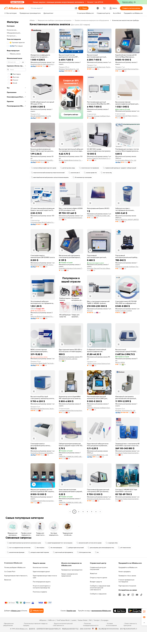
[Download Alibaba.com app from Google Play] (135, 611)
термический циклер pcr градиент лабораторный (120, 168)
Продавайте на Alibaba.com (127, 567)
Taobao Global (82, 620)
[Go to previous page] (70, 512)
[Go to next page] (100, 512)
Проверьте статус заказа (127, 575)
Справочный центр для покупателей (98, 568)
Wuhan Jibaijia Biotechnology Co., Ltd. (71, 160)
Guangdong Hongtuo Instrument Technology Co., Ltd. (71, 268)
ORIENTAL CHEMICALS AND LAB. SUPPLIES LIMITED (99, 216)
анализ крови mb (91, 172)
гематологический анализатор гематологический (48, 172)
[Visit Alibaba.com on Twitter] (128, 594)
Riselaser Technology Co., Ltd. (69, 69)
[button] (76, 8)
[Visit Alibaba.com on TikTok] (141, 594)
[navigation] (16, 266)
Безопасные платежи (40, 567)
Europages (104, 620)
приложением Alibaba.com (101, 611)
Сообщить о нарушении (98, 594)
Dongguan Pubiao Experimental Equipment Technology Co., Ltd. (71, 217)
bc (98, 552)
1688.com (51, 620)
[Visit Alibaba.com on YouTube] (137, 594)
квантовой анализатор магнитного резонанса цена (25, 543)
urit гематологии (125, 547)
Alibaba (32, 20)
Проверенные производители (71, 570)
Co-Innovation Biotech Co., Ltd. (125, 160)
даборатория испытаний (76, 547)
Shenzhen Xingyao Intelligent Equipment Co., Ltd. (99, 116)
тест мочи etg (107, 172)
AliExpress (42, 620)
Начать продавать (124, 571)
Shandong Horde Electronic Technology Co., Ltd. (99, 67)
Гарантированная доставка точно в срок (45, 576)
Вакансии (7, 580)
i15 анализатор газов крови (83, 177)
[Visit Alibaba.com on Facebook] (119, 594)
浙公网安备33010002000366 (109, 629)
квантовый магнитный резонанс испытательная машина (51, 177)
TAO (90, 620)
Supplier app (71, 611)
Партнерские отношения (127, 586)
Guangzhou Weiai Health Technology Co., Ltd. (43, 363)
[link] (144, 611)
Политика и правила (40, 592)
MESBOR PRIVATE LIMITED (68, 359)
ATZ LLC (90, 310)
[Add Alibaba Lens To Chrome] (36, 611)
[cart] (104, 8)
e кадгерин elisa (113, 543)
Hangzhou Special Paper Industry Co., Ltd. (127, 116)
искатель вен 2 (75, 172)
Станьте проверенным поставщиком (126, 581)
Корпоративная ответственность (15, 575)
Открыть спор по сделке (98, 577)
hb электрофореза (56, 547)
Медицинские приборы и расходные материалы (54, 20)
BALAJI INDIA (120, 362)
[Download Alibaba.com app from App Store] (119, 611)
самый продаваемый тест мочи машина (59, 543)
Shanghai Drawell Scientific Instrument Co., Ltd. (43, 265)
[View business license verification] (93, 629)
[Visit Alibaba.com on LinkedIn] (124, 594)
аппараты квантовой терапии (40, 552)
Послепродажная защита (41, 582)
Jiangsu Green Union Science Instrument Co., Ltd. (99, 363)
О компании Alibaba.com (13, 563)
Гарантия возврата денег (41, 571)
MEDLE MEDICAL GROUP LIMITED (127, 219)
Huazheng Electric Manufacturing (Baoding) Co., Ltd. (43, 64)
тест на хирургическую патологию (19, 547)
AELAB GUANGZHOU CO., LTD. (41, 116)
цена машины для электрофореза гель (102, 547)
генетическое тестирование (90, 168)
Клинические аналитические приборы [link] (125, 20)
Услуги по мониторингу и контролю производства (41, 587)
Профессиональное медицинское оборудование (92, 20)
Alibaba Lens (15, 611)
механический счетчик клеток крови (90, 543)
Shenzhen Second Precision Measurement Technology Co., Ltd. (99, 268)
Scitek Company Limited (123, 310)
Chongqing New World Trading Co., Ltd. (43, 222)
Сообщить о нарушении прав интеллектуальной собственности (100, 588)
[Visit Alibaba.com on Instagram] (132, 594)
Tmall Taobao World (62, 620)
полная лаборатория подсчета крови (44, 168)
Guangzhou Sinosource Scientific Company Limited (43, 160)
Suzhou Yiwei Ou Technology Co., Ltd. (99, 158)
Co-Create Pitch (9, 571)
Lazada (73, 620)
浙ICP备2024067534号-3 (128, 629)
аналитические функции (16, 552)
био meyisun (40, 547)
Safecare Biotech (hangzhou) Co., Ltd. (43, 316)
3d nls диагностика (85, 552)
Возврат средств (96, 582)
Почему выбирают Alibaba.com (15, 567)
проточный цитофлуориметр (64, 552)
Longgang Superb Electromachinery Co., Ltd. (127, 69)
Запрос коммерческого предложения (69, 575)
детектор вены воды (68, 168)
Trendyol (96, 620)
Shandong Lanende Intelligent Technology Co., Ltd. (127, 267)
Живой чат (93, 573)
